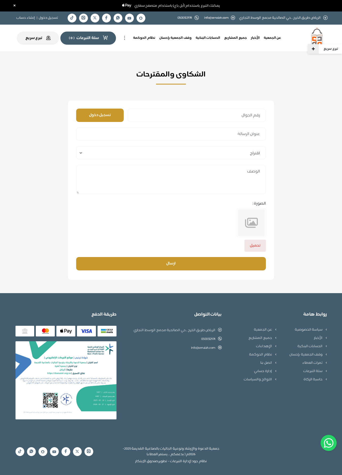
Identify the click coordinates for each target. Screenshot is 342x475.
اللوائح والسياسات (258, 379)
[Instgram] (83, 18)
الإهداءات (264, 346)
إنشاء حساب (25, 18)
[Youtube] (129, 18)
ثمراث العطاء (312, 363)
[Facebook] (106, 18)
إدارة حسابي (263, 371)
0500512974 (208, 339)
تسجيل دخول (48, 18)
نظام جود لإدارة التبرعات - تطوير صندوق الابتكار (171, 461)
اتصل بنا (266, 363)
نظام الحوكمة (144, 38)
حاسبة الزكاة (313, 379)
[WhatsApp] (118, 18)
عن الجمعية (272, 38)
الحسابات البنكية (208, 38)
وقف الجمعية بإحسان (175, 38)
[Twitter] (95, 18)
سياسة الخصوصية (309, 330)
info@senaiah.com (216, 18)
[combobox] (171, 152)
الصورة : (259, 204)
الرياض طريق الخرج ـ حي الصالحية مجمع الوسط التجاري (174, 330)
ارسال (171, 263)
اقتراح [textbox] (255, 153)
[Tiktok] (71, 18)
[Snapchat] (140, 18)
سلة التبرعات (313, 371)
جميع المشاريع (235, 38)
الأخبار (255, 38)
